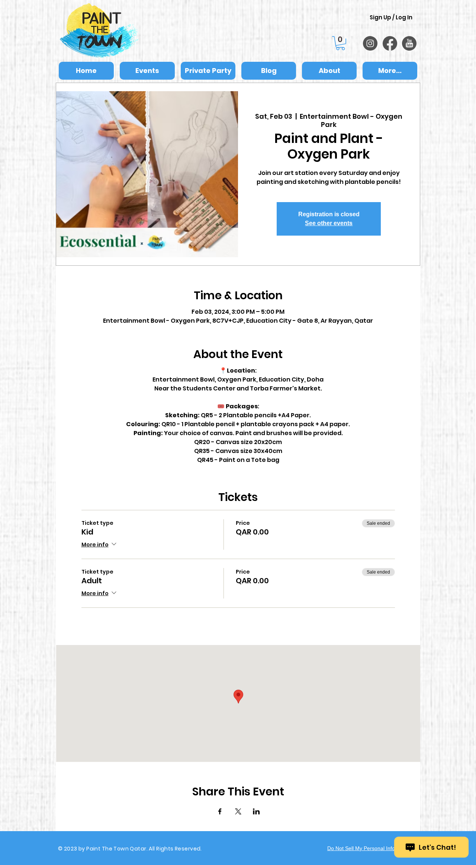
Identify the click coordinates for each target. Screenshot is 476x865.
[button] (340, 43)
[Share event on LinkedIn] (256, 811)
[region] (370, 43)
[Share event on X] (238, 811)
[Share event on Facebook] (219, 811)
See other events (329, 223)
